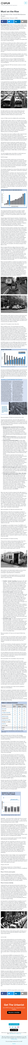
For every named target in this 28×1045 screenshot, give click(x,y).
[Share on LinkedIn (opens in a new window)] (17, 21)
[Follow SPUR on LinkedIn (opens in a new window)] (15, 1027)
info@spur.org (18, 1033)
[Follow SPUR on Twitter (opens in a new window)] (12, 1027)
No (15, 1043)
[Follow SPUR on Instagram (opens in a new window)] (18, 1027)
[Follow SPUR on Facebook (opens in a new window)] (10, 1027)
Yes (13, 1043)
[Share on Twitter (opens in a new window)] (10, 21)
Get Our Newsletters (14, 1024)
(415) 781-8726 (12, 1033)
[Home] (6, 3)
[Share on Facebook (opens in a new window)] (4, 21)
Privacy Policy (14, 1039)
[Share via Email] (24, 21)
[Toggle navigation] (25, 3)
